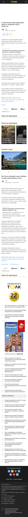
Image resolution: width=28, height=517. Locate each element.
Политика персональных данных (11, 508)
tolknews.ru (7, 484)
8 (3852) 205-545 (6, 499)
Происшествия (8, 182)
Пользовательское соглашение (11, 509)
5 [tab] (17, 172)
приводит (9, 70)
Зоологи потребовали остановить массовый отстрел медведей (13, 380)
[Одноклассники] (10, 34)
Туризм (6, 30)
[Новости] (14, 109)
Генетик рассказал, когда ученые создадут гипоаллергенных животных (15, 391)
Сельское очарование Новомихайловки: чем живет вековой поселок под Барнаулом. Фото (15, 370)
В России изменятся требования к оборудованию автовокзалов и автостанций (14, 444)
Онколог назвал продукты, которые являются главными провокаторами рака (16, 375)
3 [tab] (13, 172)
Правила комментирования (10, 511)
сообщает (16, 201)
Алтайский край (14, 264)
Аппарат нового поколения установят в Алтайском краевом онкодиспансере (15, 405)
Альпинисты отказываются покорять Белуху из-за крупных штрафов (13, 51)
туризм (3, 104)
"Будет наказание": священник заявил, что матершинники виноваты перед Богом (15, 428)
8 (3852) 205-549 (6, 501)
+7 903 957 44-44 (6, 496)
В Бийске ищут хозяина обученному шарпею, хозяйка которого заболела (14, 416)
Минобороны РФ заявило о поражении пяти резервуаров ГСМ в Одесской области (15, 461)
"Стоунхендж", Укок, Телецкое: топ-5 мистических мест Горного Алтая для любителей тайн (14, 163)
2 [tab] (10, 172)
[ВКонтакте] (7, 34)
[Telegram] (3, 34)
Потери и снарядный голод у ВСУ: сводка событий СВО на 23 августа (15, 400)
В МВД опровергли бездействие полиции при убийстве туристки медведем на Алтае (15, 421)
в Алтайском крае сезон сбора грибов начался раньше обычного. (12, 258)
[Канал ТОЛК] (23, 109)
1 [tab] (8, 172)
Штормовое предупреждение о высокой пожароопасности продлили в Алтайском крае (16, 455)
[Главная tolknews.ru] (14, 2)
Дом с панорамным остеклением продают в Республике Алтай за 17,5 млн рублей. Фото (15, 434)
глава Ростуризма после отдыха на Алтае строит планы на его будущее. (12, 99)
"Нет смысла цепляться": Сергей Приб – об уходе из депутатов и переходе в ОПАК (15, 306)
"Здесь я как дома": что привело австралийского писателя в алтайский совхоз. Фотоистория (15, 359)
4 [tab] (15, 172)
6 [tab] (19, 172)
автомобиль (4, 264)
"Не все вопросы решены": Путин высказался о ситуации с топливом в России (14, 411)
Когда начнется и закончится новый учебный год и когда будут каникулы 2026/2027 (14, 316)
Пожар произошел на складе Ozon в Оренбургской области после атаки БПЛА (15, 449)
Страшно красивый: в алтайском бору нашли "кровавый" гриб (13, 209)
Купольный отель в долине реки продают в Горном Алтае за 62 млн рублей (15, 310)
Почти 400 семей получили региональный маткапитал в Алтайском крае (15, 385)
